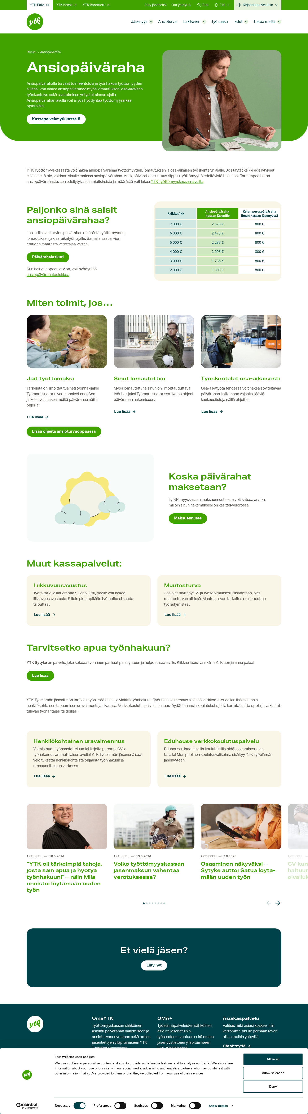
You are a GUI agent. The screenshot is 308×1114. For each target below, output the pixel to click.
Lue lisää (35, 417)
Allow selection (273, 1073)
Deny (273, 1086)
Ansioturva (167, 22)
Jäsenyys (139, 22)
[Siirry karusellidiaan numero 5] (155, 903)
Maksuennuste (188, 518)
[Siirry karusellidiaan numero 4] (152, 903)
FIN (222, 5)
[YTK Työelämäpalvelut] (35, 21)
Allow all (273, 1059)
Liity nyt (154, 965)
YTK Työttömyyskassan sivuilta (177, 182)
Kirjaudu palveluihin (258, 5)
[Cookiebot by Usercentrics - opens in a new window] (27, 1106)
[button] (203, 5)
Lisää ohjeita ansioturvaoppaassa (64, 431)
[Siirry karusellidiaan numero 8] (164, 903)
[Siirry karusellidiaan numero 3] (149, 903)
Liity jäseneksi (155, 5)
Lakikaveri (192, 22)
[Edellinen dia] (269, 903)
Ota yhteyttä (181, 5)
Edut (238, 22)
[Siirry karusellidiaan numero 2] (147, 903)
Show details (218, 1106)
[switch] (120, 1105)
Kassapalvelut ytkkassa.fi (56, 119)
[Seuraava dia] (277, 903)
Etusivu (31, 52)
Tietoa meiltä (264, 22)
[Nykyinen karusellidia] (144, 903)
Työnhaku (219, 22)
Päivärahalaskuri (48, 257)
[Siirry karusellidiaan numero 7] (161, 903)
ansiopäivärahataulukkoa (48, 275)
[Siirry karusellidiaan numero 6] (158, 903)
